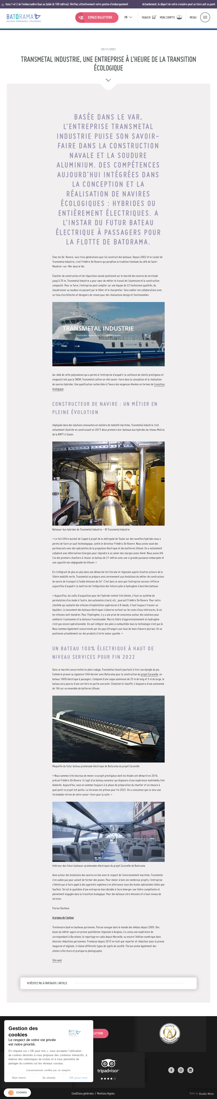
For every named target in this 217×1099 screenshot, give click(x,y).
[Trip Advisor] (108, 1070)
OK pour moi (78, 1077)
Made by (196, 1093)
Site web (57, 960)
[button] (17, 1092)
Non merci (19, 1077)
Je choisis (48, 1077)
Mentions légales (106, 1093)
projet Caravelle (149, 674)
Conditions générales (83, 1093)
